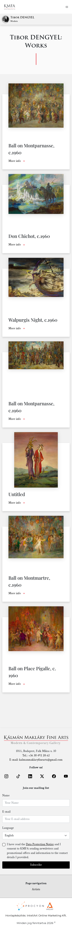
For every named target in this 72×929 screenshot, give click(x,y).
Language (8, 828)
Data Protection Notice (40, 844)
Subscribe (36, 865)
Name (6, 795)
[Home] (9, 7)
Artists (36, 889)
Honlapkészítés (15, 915)
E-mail (6, 812)
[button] (6, 776)
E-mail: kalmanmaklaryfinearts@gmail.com (36, 760)
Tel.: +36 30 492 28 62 (36, 755)
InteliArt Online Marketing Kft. (47, 915)
